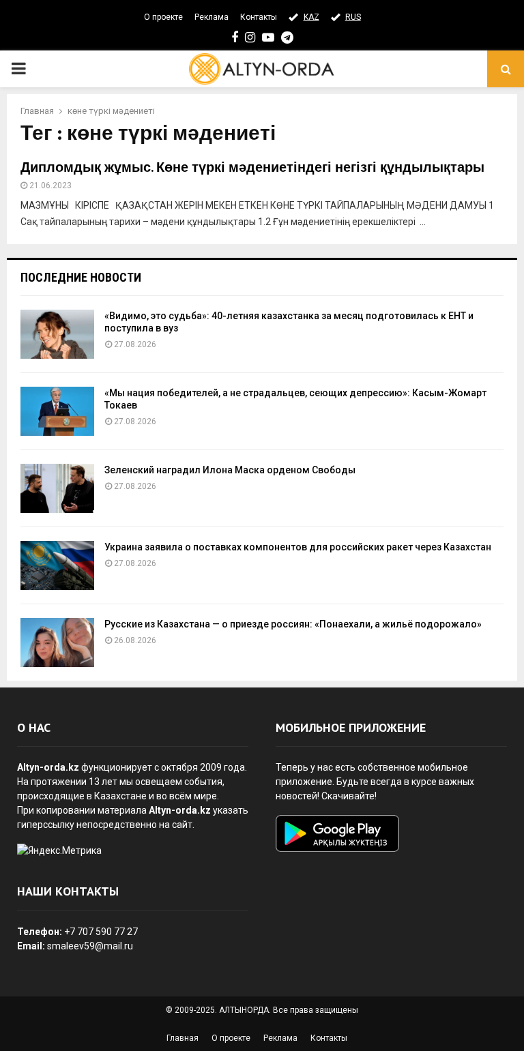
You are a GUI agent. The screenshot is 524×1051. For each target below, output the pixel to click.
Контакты (258, 17)
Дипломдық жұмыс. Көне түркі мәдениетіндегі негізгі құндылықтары (252, 167)
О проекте (163, 17)
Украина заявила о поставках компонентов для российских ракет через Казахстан (297, 547)
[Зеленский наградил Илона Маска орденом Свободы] (57, 488)
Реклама (211, 17)
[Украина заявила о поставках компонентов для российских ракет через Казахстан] (57, 565)
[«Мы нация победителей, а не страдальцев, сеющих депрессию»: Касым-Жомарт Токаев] (57, 411)
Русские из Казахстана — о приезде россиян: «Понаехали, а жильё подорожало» (293, 624)
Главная (182, 1038)
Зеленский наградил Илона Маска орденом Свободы (229, 469)
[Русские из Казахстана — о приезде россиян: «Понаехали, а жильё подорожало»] (57, 642)
